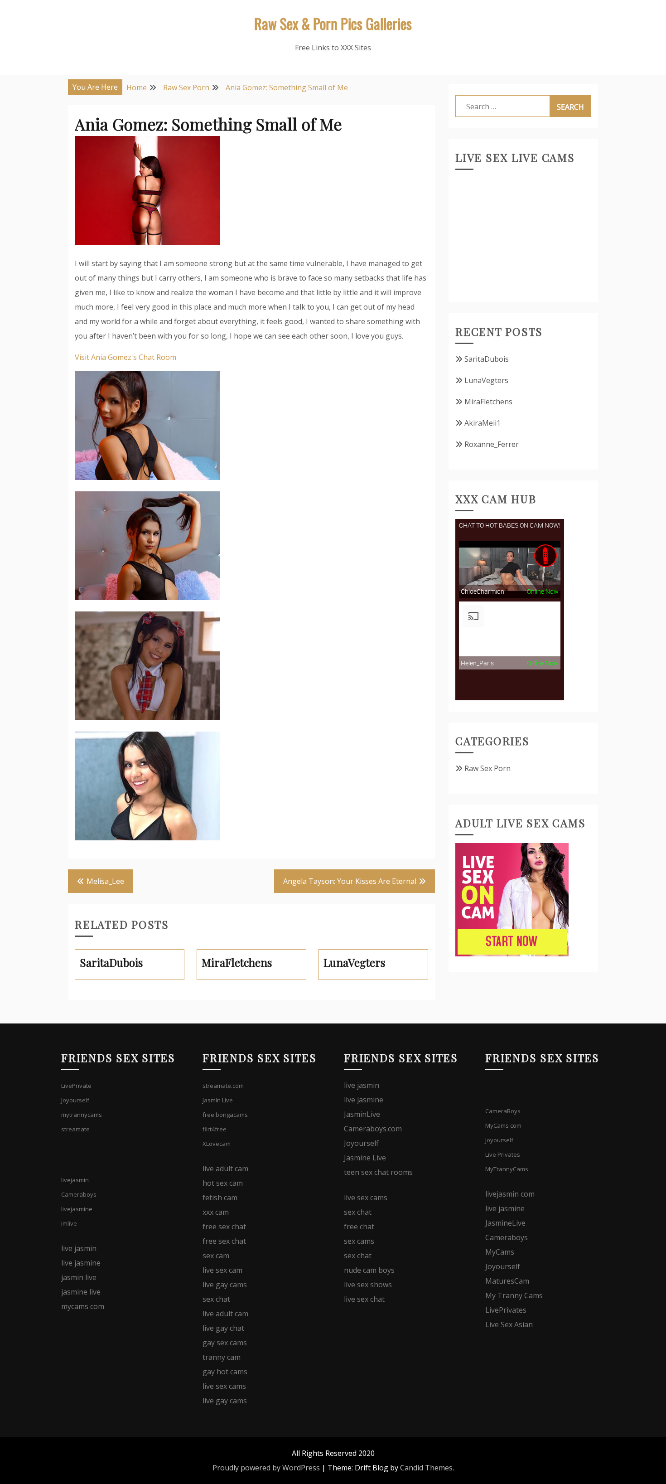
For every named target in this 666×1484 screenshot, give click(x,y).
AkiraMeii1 (482, 423)
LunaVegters (486, 380)
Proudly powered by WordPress (266, 1468)
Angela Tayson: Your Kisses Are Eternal (349, 881)
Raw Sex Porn (487, 768)
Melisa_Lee (105, 881)
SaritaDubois (486, 359)
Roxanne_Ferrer (491, 444)
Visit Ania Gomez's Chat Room (125, 357)
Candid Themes (426, 1468)
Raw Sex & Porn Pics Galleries (333, 23)
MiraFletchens (488, 402)
